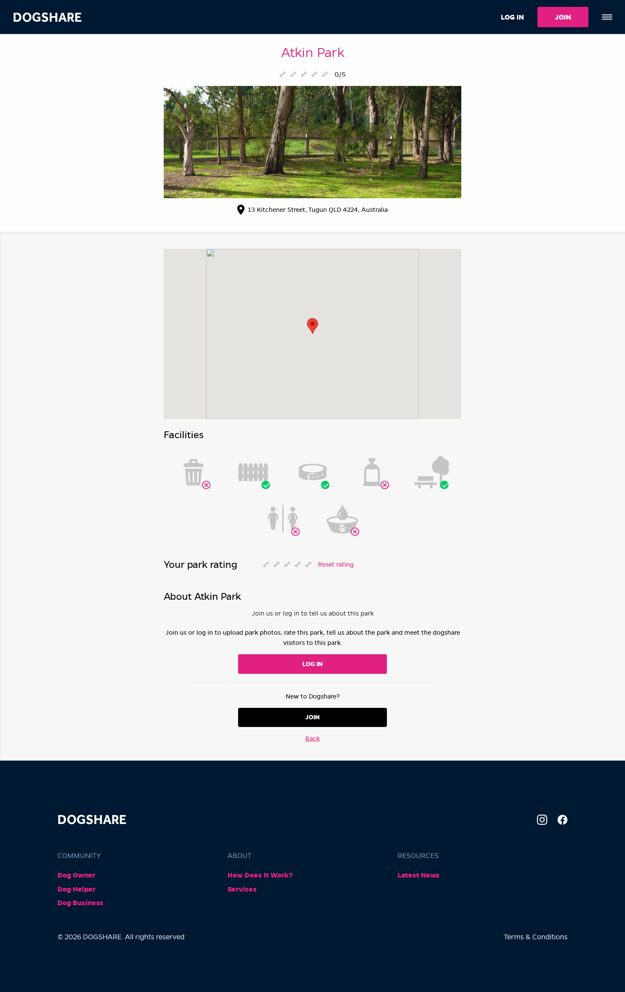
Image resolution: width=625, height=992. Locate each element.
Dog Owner (76, 875)
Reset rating (336, 564)
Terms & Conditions (536, 936)
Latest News (419, 875)
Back (312, 738)
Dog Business (80, 902)
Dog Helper (76, 889)
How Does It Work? (260, 875)
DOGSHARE (47, 17)
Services (242, 889)
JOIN (563, 17)
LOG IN (512, 17)
